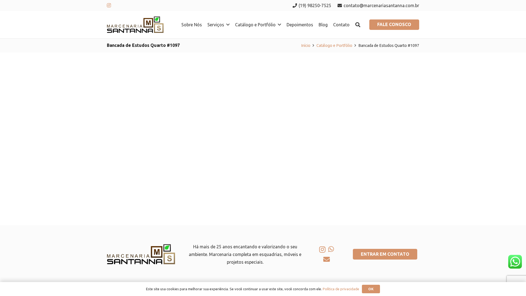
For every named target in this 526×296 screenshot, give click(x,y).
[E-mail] (326, 259)
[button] (228, 24)
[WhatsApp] (331, 249)
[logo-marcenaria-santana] (135, 24)
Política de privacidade (341, 289)
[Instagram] (109, 5)
